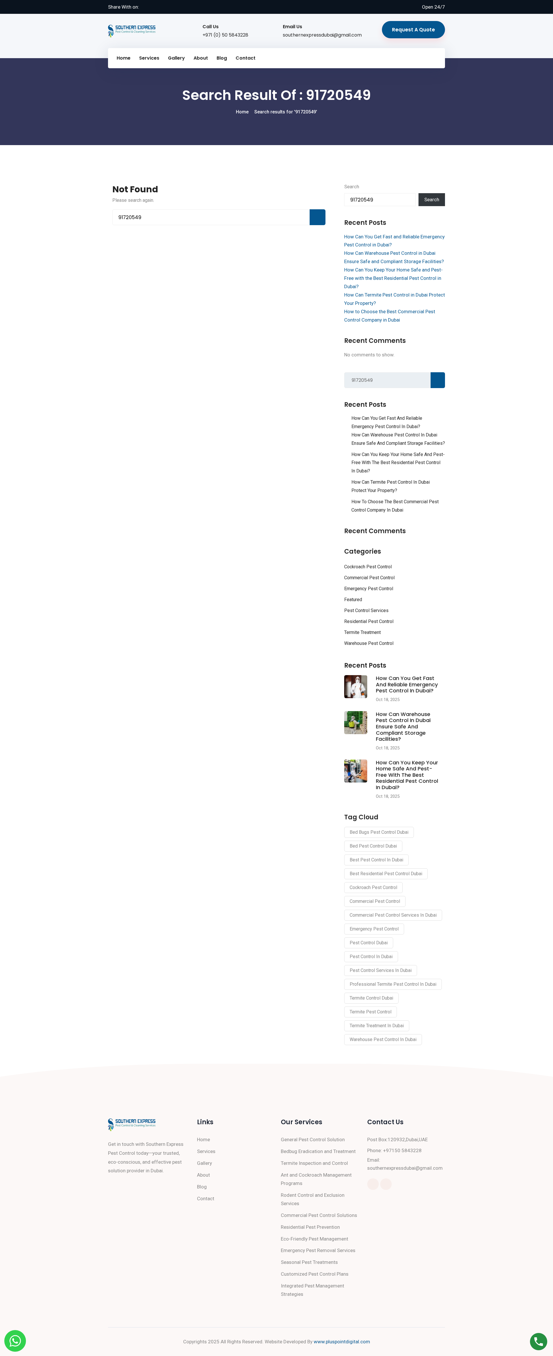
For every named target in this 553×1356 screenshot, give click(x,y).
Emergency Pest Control (368, 588)
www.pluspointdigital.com (342, 1341)
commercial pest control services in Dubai (393, 915)
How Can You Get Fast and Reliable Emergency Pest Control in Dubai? (386, 422)
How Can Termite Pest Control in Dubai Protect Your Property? (390, 486)
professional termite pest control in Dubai (393, 984)
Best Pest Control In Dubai (376, 860)
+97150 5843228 (402, 1150)
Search (351, 186)
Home (123, 58)
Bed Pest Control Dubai (373, 846)
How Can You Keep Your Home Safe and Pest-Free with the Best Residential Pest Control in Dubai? (393, 278)
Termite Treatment (362, 632)
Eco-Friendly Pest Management (314, 1239)
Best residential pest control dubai (386, 873)
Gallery (176, 58)
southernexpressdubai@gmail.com (322, 35)
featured (353, 599)
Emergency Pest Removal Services (318, 1250)
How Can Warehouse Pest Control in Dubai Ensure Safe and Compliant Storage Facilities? (398, 439)
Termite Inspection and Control (314, 1163)
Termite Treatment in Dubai (377, 1025)
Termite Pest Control (370, 1012)
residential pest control (368, 621)
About (201, 58)
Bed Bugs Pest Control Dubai (379, 832)
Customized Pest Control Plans (315, 1274)
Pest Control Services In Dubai (381, 970)
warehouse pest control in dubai (383, 1039)
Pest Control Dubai (369, 942)
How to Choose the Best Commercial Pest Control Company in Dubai (395, 506)
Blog (222, 58)
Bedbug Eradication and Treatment (318, 1151)
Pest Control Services (366, 610)
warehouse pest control (368, 643)
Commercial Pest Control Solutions (319, 1215)
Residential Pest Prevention (310, 1227)
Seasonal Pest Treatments (309, 1262)
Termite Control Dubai (371, 998)
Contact (245, 58)
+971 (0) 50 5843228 (225, 35)
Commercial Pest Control (369, 577)
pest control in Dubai (371, 956)
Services (149, 58)
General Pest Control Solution (313, 1139)
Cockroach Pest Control (368, 566)
